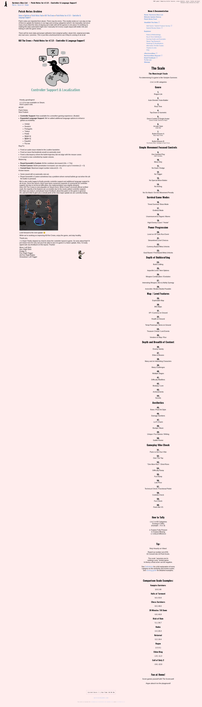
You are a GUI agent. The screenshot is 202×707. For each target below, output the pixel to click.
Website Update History (152, 17)
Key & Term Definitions (153, 37)
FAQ (147, 50)
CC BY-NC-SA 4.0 (121, 701)
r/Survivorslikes (149, 53)
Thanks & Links (151, 48)
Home (20, 15)
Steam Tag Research (153, 41)
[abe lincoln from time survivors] (7, 4)
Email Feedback (149, 58)
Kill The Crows (49, 15)
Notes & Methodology (153, 34)
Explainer (147, 31)
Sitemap (147, 62)
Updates (27, 15)
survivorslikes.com (101, 698)
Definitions (149, 567)
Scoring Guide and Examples (156, 39)
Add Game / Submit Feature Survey (158, 26)
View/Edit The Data (151, 22)
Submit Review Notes (153, 28)
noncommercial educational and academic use (102, 701)
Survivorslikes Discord (152, 55)
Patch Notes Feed (150, 19)
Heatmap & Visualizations (154, 43)
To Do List (148, 60)
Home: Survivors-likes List (153, 15)
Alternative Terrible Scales (155, 45)
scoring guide (151, 570)
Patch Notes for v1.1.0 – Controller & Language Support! (59, 40)
